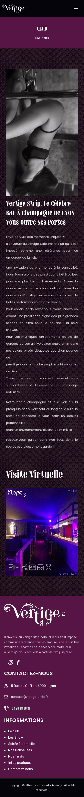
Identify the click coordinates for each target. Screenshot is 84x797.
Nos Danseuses (20, 750)
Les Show (15, 737)
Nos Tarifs (16, 756)
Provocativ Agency (49, 785)
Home (37, 38)
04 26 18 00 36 (21, 708)
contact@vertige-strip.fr (29, 697)
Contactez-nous (20, 769)
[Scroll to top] (77, 790)
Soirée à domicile (21, 744)
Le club (13, 731)
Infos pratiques (20, 763)
